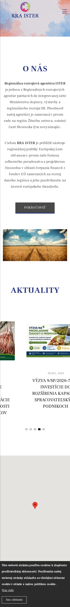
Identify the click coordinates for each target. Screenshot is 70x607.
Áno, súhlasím (14, 600)
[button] (26, 429)
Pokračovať (35, 207)
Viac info (8, 590)
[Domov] (25, 10)
